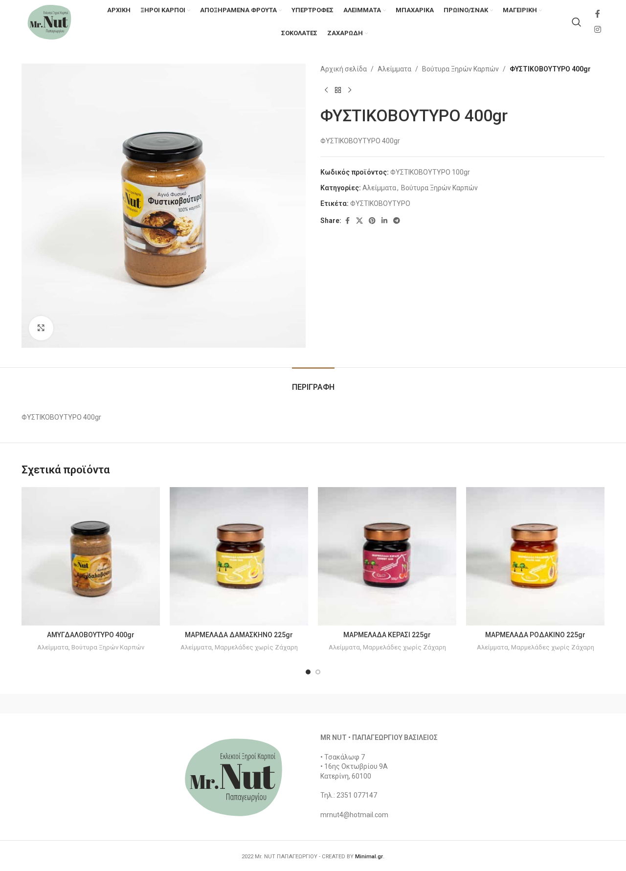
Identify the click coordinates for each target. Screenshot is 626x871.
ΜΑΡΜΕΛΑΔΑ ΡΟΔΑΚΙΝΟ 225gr (535, 635)
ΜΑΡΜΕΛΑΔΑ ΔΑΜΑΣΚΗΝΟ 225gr (239, 635)
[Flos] (562, 704)
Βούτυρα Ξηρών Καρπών (460, 69)
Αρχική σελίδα (343, 69)
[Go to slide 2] (317, 672)
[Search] (576, 22)
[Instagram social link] (597, 29)
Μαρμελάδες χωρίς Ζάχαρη (256, 647)
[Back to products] (338, 90)
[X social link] (359, 220)
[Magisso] (146, 704)
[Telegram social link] (396, 220)
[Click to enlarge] (41, 328)
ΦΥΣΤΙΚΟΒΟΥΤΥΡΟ (380, 203)
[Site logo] (49, 21)
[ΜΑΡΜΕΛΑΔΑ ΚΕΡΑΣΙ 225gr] (387, 556)
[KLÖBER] (313, 704)
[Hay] (479, 704)
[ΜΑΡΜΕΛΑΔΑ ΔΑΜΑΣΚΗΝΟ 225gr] (239, 556)
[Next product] (350, 90)
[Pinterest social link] (372, 220)
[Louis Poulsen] (229, 704)
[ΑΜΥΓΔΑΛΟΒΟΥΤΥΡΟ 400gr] (91, 556)
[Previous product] (326, 90)
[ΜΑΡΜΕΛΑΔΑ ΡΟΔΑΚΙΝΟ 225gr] (535, 556)
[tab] (313, 382)
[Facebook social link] (598, 14)
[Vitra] (63, 704)
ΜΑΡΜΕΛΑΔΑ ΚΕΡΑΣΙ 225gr (387, 635)
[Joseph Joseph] (396, 704)
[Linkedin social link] (384, 220)
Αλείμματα (394, 69)
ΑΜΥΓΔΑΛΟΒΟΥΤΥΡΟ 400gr (90, 635)
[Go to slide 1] (308, 672)
